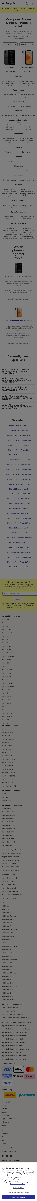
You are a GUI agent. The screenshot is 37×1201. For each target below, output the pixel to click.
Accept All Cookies (18, 1197)
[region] (18, 1181)
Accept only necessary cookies (18, 1192)
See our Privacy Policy (17, 1184)
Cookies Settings (18, 1188)
